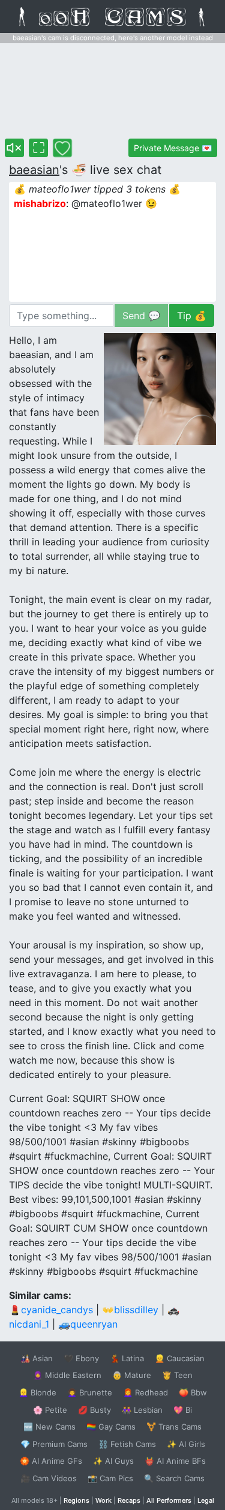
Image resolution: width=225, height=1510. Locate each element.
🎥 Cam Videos (48, 1478)
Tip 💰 (191, 316)
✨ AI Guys (113, 1461)
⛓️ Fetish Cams (127, 1444)
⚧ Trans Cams (174, 1426)
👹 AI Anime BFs (175, 1461)
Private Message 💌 (173, 148)
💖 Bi (182, 1410)
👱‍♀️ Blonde (37, 1392)
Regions (76, 1500)
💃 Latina (127, 1358)
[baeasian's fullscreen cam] (38, 148)
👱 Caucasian (180, 1358)
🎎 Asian (36, 1358)
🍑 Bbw (193, 1392)
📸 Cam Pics (110, 1478)
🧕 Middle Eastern (67, 1375)
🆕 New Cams (49, 1426)
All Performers (168, 1500)
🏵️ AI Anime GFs (51, 1461)
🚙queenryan (88, 1324)
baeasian (34, 170)
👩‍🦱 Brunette (89, 1392)
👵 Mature (131, 1375)
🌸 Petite (50, 1410)
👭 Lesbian (142, 1410)
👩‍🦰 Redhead (145, 1392)
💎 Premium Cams (54, 1444)
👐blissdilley (130, 1310)
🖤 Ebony (81, 1358)
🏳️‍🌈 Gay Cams (111, 1426)
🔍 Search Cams (174, 1478)
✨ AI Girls (186, 1444)
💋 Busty (94, 1410)
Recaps (129, 1500)
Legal (205, 1500)
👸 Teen (177, 1375)
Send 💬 (141, 316)
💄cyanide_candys (51, 1310)
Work (103, 1500)
